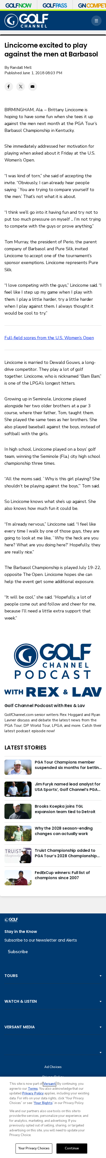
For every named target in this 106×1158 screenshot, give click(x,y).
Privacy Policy (33, 1093)
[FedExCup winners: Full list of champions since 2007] (18, 877)
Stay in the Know (20, 931)
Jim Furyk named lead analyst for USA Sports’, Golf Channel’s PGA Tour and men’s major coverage (68, 787)
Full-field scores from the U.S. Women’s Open (49, 338)
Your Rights (43, 1103)
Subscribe (18, 952)
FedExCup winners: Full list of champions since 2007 (62, 875)
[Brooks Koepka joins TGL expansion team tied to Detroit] (18, 811)
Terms (33, 1089)
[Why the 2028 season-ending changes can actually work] (18, 833)
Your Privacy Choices (34, 1148)
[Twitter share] (20, 86)
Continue (72, 1148)
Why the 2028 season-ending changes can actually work (64, 831)
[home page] (26, 21)
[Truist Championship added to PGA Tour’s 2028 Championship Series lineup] (18, 855)
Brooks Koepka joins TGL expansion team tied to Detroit (65, 809)
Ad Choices (53, 1067)
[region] (53, 1117)
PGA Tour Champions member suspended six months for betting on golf (68, 765)
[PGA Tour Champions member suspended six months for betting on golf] (18, 767)
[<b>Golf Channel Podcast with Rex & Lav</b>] (53, 670)
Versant (49, 1084)
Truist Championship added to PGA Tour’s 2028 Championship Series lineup (66, 853)
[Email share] (32, 86)
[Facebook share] (8, 86)
